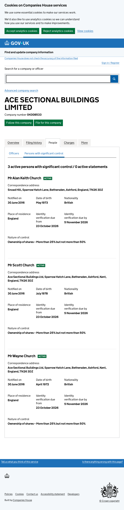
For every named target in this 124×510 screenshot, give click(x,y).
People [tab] (53, 142)
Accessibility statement (53, 494)
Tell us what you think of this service (19, 461)
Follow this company (19, 122)
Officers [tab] (14, 153)
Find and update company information (29, 52)
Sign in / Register (110, 62)
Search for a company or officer (24, 68)
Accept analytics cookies (21, 31)
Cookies (19, 494)
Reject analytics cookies (58, 31)
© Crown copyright (109, 500)
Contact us (32, 494)
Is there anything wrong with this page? (102, 461)
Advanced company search (21, 90)
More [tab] (84, 142)
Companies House (22, 500)
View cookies (85, 30)
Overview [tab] (13, 142)
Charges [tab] (69, 142)
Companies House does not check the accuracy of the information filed (41, 58)
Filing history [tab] (34, 142)
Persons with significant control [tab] (43, 153)
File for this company (48, 122)
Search (114, 79)
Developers (73, 494)
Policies (9, 494)
